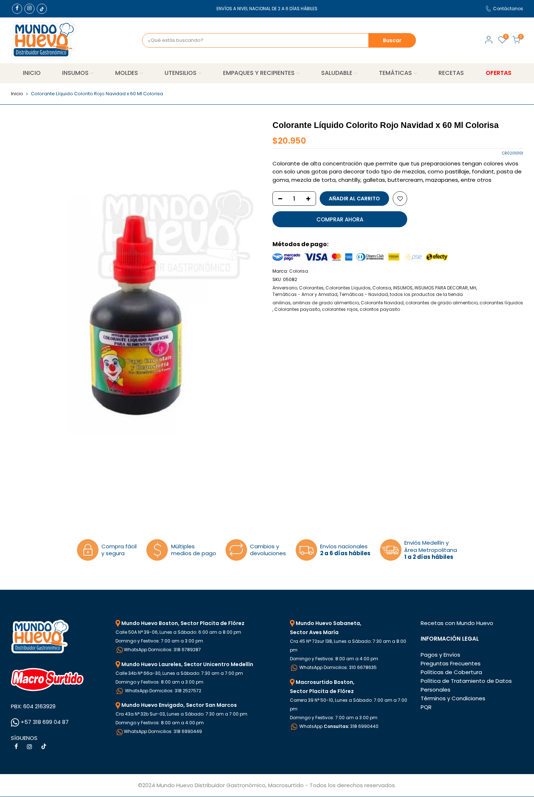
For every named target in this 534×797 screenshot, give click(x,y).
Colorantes (311, 288)
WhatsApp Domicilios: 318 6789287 (162, 649)
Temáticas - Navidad (363, 294)
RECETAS (451, 73)
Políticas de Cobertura (451, 672)
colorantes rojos (340, 309)
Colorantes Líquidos (348, 288)
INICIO (32, 73)
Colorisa (298, 271)
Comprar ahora (339, 219)
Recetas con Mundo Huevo (457, 623)
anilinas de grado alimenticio (325, 303)
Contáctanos (508, 8)
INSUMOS (75, 73)
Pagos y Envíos (440, 654)
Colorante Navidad (382, 303)
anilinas (281, 303)
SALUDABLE (336, 73)
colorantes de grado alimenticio (441, 303)
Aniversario (284, 288)
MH (473, 288)
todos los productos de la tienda (426, 294)
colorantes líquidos (501, 303)
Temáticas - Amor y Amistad (304, 294)
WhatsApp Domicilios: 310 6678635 (337, 667)
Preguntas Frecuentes (451, 663)
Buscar (392, 40)
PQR (426, 707)
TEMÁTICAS (395, 73)
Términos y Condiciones (453, 698)
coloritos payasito (380, 309)
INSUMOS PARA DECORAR (441, 288)
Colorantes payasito (297, 309)
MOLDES (126, 73)
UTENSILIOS (181, 73)
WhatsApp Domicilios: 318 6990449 (163, 731)
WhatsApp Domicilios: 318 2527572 (162, 691)
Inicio (17, 94)
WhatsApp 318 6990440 (338, 726)
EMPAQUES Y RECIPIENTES (259, 73)
